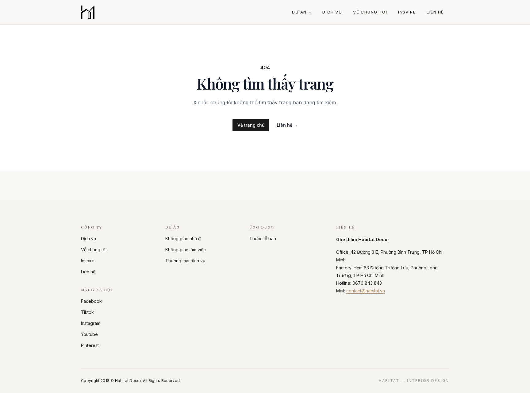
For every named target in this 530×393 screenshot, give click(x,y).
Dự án (299, 12)
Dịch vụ (332, 12)
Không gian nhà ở (183, 238)
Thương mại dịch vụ (185, 260)
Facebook (91, 301)
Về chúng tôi (370, 12)
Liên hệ (435, 12)
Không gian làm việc (185, 249)
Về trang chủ (250, 125)
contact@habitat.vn (365, 290)
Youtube (89, 334)
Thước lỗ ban (262, 238)
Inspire (407, 12)
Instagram (90, 323)
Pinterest (90, 345)
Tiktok (87, 312)
